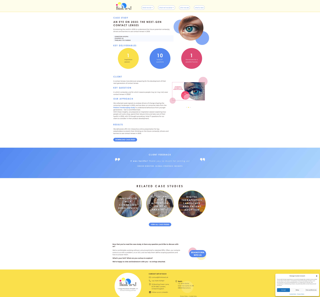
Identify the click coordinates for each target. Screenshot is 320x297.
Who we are (184, 7)
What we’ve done (165, 7)
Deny (297, 290)
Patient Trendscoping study (124, 107)
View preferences (311, 290)
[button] (317, 276)
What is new (199, 7)
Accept (283, 290)
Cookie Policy (293, 294)
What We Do (146, 7)
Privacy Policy (300, 294)
